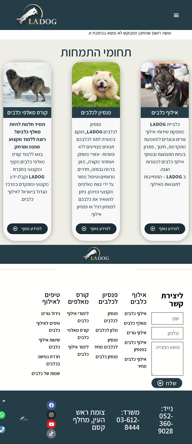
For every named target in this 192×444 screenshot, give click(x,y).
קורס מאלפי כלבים (27, 112)
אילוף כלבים (165, 112)
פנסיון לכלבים (96, 112)
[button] (176, 15)
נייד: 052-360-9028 (165, 419)
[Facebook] (51, 405)
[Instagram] (51, 415)
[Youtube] (51, 424)
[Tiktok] (51, 434)
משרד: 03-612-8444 (128, 419)
